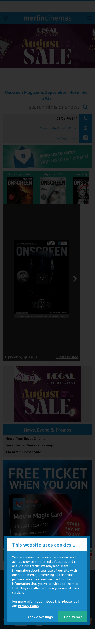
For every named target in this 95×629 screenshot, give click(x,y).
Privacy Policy (28, 606)
